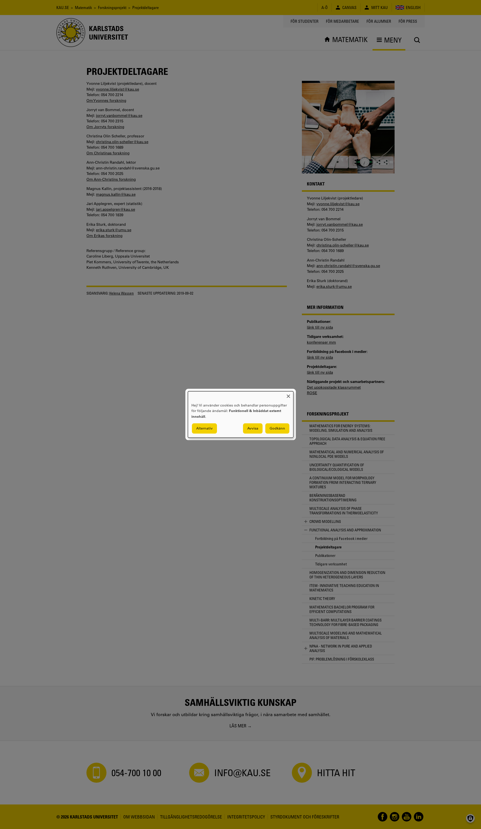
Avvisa (252, 428)
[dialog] (240, 414)
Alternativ (204, 428)
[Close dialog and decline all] (288, 394)
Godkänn (277, 428)
